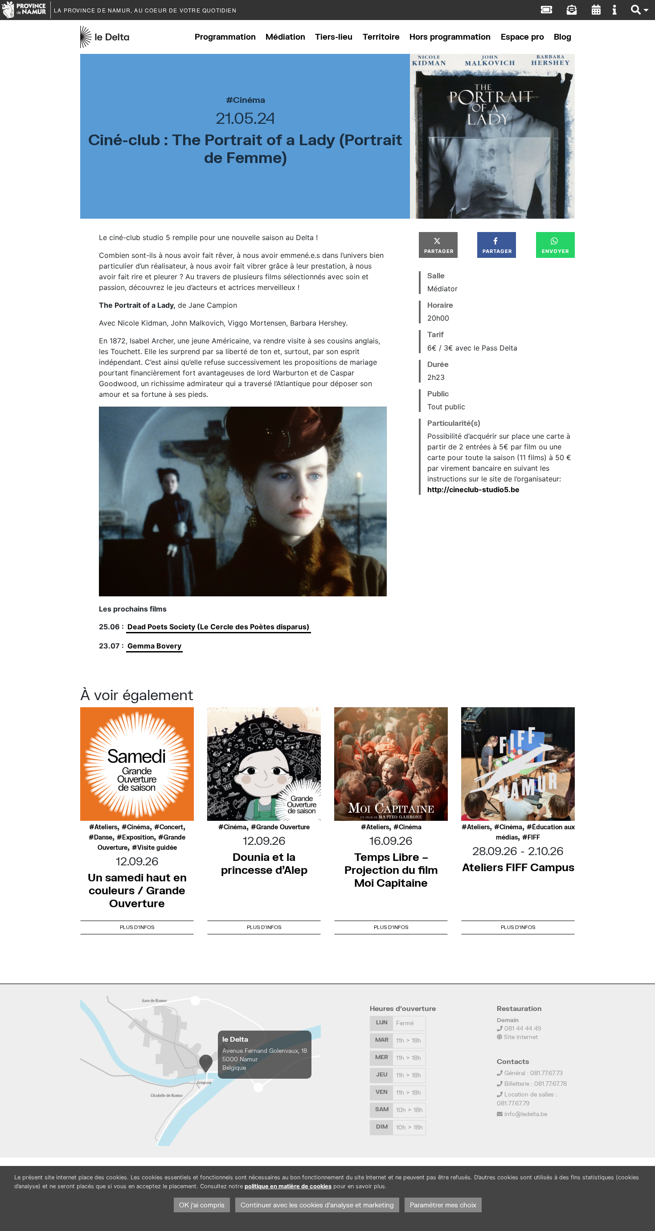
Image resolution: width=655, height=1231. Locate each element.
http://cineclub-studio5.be (473, 489)
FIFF (534, 837)
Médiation (285, 36)
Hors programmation (450, 36)
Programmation (225, 36)
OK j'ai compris (202, 1205)
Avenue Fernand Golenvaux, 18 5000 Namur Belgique (264, 1059)
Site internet (520, 1036)
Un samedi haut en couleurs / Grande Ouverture (137, 890)
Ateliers (105, 827)
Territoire (381, 36)
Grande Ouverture (283, 827)
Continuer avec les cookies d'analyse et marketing (317, 1205)
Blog (562, 36)
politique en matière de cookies (288, 1186)
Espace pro (522, 36)
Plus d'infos (137, 927)
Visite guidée (157, 847)
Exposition (138, 837)
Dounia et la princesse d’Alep (264, 863)
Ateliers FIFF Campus (518, 866)
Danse (103, 837)
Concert (171, 827)
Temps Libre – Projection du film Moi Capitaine (391, 869)
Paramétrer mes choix (443, 1205)
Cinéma (249, 99)
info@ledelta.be (525, 1113)
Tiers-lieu (333, 36)
